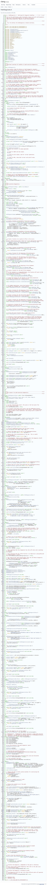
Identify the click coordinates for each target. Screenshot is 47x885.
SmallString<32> (10, 856)
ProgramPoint (11, 58)
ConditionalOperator (37, 282)
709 (2, 686)
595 (2, 578)
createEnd (8, 275)
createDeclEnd (24, 306)
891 (2, 859)
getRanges (19, 462)
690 (2, 668)
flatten (10, 358)
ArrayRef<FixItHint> (10, 465)
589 (2, 572)
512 (2, 499)
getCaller (14, 576)
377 (2, 371)
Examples (33, 4)
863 (2, 832)
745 (2, 720)
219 (2, 221)
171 (2, 176)
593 (2, 576)
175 (2, 180)
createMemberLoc (24, 287)
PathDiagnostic (11, 67)
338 (2, 334)
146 (2, 152)
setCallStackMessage (13, 582)
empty (11, 124)
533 (2, 519)
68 (2, 78)
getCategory (13, 811)
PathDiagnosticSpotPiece (11, 499)
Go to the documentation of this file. (8, 12)
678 (2, 657)
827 (2, 798)
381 (2, 375)
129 (2, 136)
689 (2, 667)
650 (2, 630)
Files (28, 4)
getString (13, 426)
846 (2, 816)
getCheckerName (14, 809)
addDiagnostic (13, 126)
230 (2, 232)
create (22, 248)
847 (2, 817)
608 (2, 590)
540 (2, 526)
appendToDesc (12, 798)
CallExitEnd (11, 55)
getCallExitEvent (31, 588)
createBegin (23, 254)
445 (2, 436)
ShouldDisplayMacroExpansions (15, 78)
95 (2, 104)
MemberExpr (10, 57)
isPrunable (16, 533)
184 (2, 188)
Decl (9, 56)
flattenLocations (16, 442)
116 (2, 124)
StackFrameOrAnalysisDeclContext (15, 195)
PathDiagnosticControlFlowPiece (15, 612)
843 (2, 813)
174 (2, 179)
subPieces (14, 684)
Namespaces (18, 4)
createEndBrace (24, 296)
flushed (10, 179)
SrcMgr (32, 856)
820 (2, 791)
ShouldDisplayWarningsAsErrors (16, 90)
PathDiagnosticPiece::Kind (24, 501)
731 (2, 707)
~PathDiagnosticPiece (15, 424)
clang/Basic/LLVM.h (14, 31)
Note (29, 397)
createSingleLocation (26, 313)
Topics (13, 4)
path (10, 567)
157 (2, 163)
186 (2, 190)
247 (2, 248)
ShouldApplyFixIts (13, 93)
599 (2, 582)
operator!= (11, 327)
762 (2, 736)
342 (2, 338)
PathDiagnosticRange (12, 186)
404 (2, 397)
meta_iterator (12, 813)
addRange (11, 446)
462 (2, 452)
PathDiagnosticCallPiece (15, 601)
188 (2, 192)
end (11, 658)
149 (2, 155)
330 (2, 327)
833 (2, 804)
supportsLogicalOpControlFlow (19, 172)
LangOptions (26, 857)
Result (14, 487)
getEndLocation (20, 636)
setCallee (11, 579)
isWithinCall (12, 789)
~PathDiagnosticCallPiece (12, 574)
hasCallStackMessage (13, 581)
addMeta (10, 817)
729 (2, 705)
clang (11, 50)
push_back (11, 649)
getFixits (18, 465)
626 (2, 607)
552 (2, 537)
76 (2, 86)
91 (2, 100)
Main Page (3, 4)
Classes (24, 4)
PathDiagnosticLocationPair (12, 371)
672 (2, 651)
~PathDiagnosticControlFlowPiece (13, 628)
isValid (20, 223)
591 (2, 574)
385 (2, 379)
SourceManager (11, 59)
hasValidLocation (12, 352)
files (15, 109)
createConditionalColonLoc (27, 281)
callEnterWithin (21, 570)
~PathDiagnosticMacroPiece (12, 682)
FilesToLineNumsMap (12, 732)
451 (2, 441)
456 (2, 446)
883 (2, 851)
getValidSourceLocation (11, 320)
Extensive (9, 155)
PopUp (32, 397)
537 (2, 523)
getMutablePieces (16, 780)
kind (42, 207)
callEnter (19, 569)
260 (2, 260)
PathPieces (10, 481)
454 (2, 444)
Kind (10, 397)
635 (2, 616)
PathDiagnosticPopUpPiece (14, 715)
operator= (18, 423)
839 (2, 809)
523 (2, 510)
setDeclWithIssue (12, 834)
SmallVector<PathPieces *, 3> (13, 749)
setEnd (10, 379)
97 (2, 106)
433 (2, 424)
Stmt (21, 221)
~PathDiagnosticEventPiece (12, 526)
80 (2, 90)
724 (2, 700)
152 (2, 158)
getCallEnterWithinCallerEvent (13, 587)
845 (2, 815)
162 (2, 167)
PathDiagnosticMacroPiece (12, 680)
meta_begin (15, 815)
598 (2, 581)
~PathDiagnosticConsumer (15, 137)
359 (2, 354)
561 (2, 546)
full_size (13, 785)
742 (2, 717)
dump (10, 364)
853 (2, 823)
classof (13, 513)
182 (2, 186)
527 (2, 513)
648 (2, 628)
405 (2, 398)
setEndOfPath (12, 791)
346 (2, 342)
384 (2, 378)
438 (2, 429)
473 (2, 462)
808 (2, 780)
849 (2, 819)
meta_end (15, 816)
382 (2, 376)
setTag (10, 429)
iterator (11, 655)
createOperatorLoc (25, 279)
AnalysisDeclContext (12, 52)
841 (2, 811)
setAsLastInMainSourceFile (15, 469)
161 (2, 166)
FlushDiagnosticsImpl (17, 141)
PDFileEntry (12, 102)
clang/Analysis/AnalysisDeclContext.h (19, 30)
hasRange (11, 350)
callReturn (11, 564)
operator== (11, 323)
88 (2, 97)
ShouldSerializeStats (13, 82)
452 (2, 442)
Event (19, 397)
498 (2, 486)
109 (2, 117)
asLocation (15, 334)
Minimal (9, 152)
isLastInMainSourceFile (14, 473)
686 (2, 664)
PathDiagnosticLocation (11, 207)
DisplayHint (11, 398)
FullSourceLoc (9, 204)
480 (2, 469)
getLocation (24, 441)
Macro (23, 397)
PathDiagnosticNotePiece (13, 700)
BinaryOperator (11, 53)
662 (2, 641)
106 (2, 114)
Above (16, 398)
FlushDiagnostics (12, 139)
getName (16, 144)
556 (2, 541)
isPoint (10, 188)
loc (25, 241)
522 (2, 509)
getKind (10, 444)
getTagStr (13, 436)
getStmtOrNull (15, 343)
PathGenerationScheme (15, 161)
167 (2, 172)
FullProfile (11, 874)
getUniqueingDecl (16, 851)
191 (2, 195)
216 (2, 219)
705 (2, 682)
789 (2, 762)
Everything (9, 158)
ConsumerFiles (13, 106)
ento (11, 61)
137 (2, 144)
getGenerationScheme (25, 161)
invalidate (11, 354)
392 (2, 385)
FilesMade (11, 117)
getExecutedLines (23, 819)
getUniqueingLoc (21, 846)
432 (2, 423)
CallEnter (10, 54)
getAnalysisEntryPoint (17, 827)
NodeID (26, 104)
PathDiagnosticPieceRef (13, 479)
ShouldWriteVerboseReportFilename (16, 86)
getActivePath (15, 773)
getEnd (22, 376)
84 (2, 93)
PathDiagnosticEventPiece (14, 519)
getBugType (13, 810)
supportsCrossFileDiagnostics (19, 176)
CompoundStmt (35, 292)
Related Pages (8, 4)
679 (2, 658)
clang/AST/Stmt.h (14, 29)
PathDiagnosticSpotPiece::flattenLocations (17, 687)
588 (2, 571)
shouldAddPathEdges (13, 166)
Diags (42, 141)
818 (2, 789)
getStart (23, 375)
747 (2, 722)
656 (2, 636)
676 (2, 655)
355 (2, 350)
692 (2, 670)
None (8, 149)
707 (2, 684)
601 (2, 584)
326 (2, 323)
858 (2, 827)
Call (26, 397)
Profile (11, 114)
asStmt (13, 342)
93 (2, 102)
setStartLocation (12, 641)
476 (2, 465)
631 (2, 612)
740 (2, 715)
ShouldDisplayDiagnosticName (15, 97)
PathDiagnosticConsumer (13, 100)
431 (2, 422)
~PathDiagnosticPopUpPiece (12, 720)
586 (2, 569)
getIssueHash (17, 856)
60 (2, 71)
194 (2, 198)
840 (2, 810)
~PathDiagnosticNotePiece (12, 705)
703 (2, 680)
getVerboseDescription (16, 804)
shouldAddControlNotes (14, 167)
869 (2, 838)
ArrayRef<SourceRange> (11, 462)
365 (2, 360)
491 (2, 479)
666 (2, 645)
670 (2, 649)
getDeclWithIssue (16, 832)
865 (2, 834)
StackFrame (34, 301)
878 (2, 846)
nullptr (20, 224)
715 (2, 692)
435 (2, 426)
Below (20, 398)
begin (12, 657)
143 (2, 149)
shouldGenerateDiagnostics (15, 163)
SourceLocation (20, 207)
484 (2, 473)
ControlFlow (14, 397)
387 (2, 381)
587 (2, 570)
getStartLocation (21, 630)
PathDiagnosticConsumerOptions (16, 71)
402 (2, 395)
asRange (17, 338)
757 (2, 732)
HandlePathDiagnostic (13, 146)
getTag (13, 432)
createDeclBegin (24, 301)
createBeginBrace (25, 292)
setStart (11, 378)
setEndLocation (12, 645)
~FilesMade (9, 122)
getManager (18, 360)
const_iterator (12, 664)
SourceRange (25, 186)
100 (2, 109)
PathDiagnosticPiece (12, 395)
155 (2, 161)
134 (2, 141)
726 (2, 702)
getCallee (14, 578)
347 (2, 343)
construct (8, 598)
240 (2, 241)
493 (2, 481)
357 (2, 352)
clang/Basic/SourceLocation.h (17, 32)
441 (2, 432)
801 (2, 773)
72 (2, 82)
